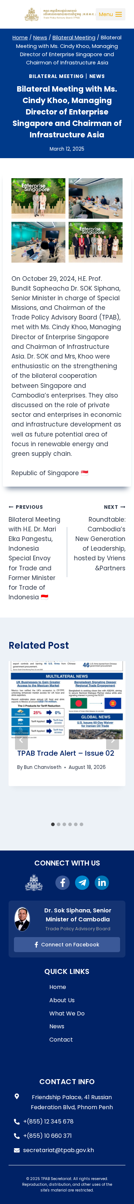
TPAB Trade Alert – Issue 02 (65, 753)
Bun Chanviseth (42, 767)
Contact (61, 1039)
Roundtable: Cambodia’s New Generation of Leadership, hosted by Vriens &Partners (99, 538)
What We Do (67, 1013)
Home (57, 987)
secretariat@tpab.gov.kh (58, 1150)
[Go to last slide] (21, 740)
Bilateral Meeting (56, 76)
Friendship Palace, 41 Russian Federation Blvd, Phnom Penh (72, 1102)
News (97, 76)
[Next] (112, 740)
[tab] (53, 824)
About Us (62, 1000)
